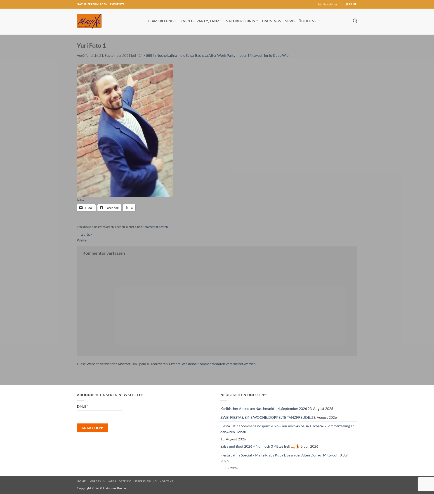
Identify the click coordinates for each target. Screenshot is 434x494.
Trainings (271, 21)
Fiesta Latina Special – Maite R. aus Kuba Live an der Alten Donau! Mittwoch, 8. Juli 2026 (284, 458)
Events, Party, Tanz (200, 21)
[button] (327, 4)
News (290, 21)
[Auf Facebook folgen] (342, 4)
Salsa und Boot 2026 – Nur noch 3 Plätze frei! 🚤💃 (260, 446)
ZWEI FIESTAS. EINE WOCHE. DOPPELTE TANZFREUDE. (265, 417)
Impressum (97, 481)
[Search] (355, 21)
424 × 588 (144, 55)
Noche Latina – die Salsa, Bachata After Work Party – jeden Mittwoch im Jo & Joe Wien (223, 55)
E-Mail (82, 406)
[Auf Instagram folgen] (346, 4)
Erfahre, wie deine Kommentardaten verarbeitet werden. (212, 364)
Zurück (84, 234)
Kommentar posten (155, 227)
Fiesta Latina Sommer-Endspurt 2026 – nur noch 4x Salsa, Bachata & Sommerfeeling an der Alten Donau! (287, 429)
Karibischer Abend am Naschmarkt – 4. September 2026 (263, 408)
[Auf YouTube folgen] (355, 4)
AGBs (112, 481)
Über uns (308, 21)
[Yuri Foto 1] (125, 130)
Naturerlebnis (240, 21)
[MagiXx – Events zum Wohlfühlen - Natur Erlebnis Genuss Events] (108, 22)
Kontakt (166, 481)
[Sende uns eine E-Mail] (350, 4)
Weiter (84, 240)
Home (81, 481)
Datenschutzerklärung (138, 481)
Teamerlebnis (161, 21)
